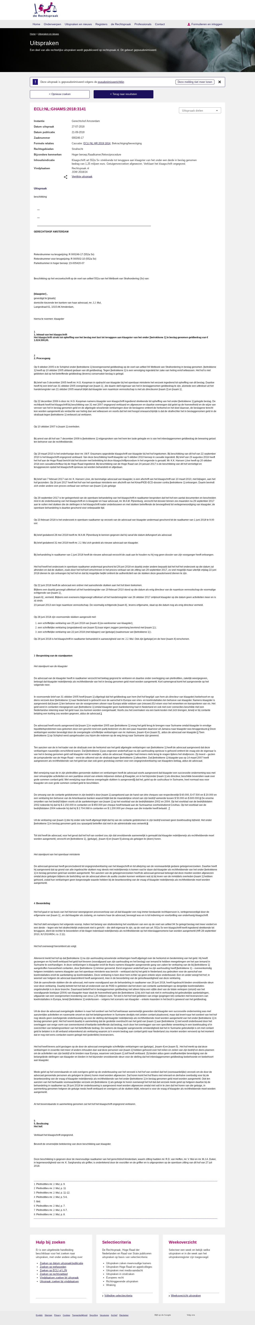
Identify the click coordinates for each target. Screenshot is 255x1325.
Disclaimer (123, 1315)
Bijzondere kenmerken (48, 154)
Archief (114, 1315)
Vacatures (104, 1315)
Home (36, 24)
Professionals (142, 24)
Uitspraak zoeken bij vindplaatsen (59, 1281)
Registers (101, 24)
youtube (219, 1315)
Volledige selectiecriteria (118, 1295)
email (180, 1315)
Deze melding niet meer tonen (195, 81)
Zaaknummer (42, 137)
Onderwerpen (52, 24)
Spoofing (93, 1315)
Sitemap (48, 1315)
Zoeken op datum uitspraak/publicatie (61, 1263)
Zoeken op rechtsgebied (54, 1274)
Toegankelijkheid (79, 1315)
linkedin (214, 1315)
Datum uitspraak (44, 126)
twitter (198, 1315)
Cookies (66, 1315)
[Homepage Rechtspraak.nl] (44, 9)
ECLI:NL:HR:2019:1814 (96, 143)
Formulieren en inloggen (206, 24)
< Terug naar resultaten (123, 94)
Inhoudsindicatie (44, 160)
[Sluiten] (220, 82)
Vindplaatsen (42, 168)
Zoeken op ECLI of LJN (53, 1270)
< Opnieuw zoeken (60, 94)
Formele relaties (44, 143)
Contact (160, 24)
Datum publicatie (44, 132)
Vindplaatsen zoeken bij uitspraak (59, 1277)
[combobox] (200, 110)
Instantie (39, 121)
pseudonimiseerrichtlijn (111, 81)
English (39, 1315)
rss (175, 1315)
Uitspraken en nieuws (78, 24)
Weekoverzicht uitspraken (186, 1295)
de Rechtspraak (121, 24)
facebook (203, 1315)
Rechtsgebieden (44, 148)
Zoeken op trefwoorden (53, 1266)
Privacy (57, 1315)
